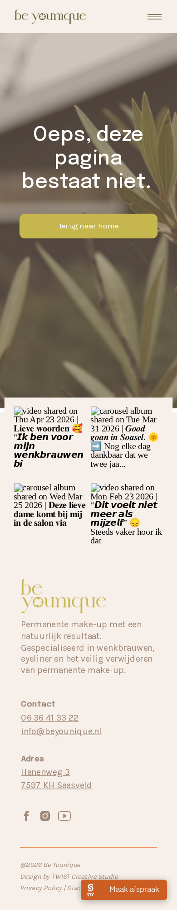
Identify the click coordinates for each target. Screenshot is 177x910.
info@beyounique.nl (61, 731)
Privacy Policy (42, 888)
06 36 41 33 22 (50, 717)
